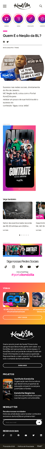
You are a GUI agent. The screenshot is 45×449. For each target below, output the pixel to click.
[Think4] (39, 446)
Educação (31, 26)
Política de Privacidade (26, 446)
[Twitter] (37, 267)
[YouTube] (29, 267)
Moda (18, 26)
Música (6, 26)
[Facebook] (21, 267)
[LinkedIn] (41, 435)
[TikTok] (6, 267)
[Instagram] (13, 267)
